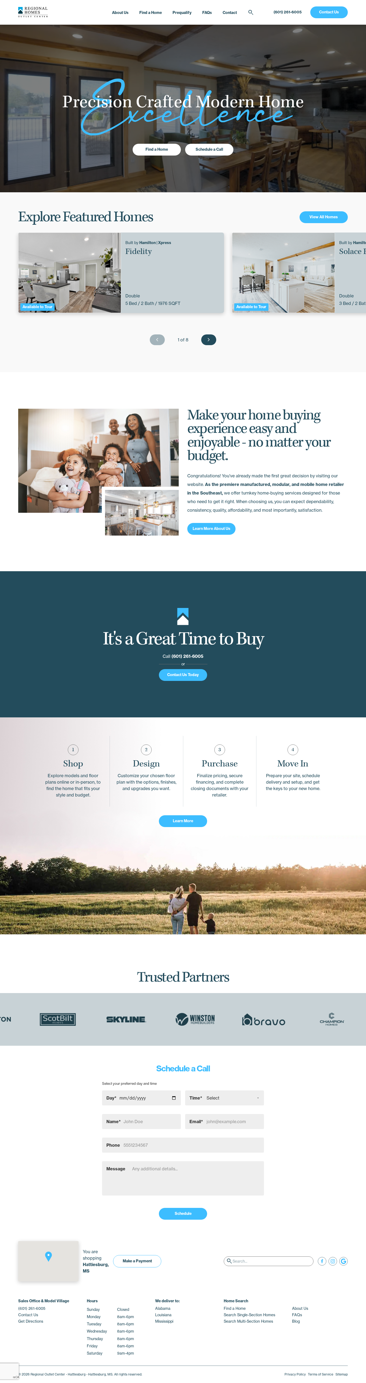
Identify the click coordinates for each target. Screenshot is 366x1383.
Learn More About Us (211, 528)
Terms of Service (320, 1374)
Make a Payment (137, 1261)
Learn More (183, 820)
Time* (195, 1098)
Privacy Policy (295, 1374)
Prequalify (182, 12)
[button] (48, 1256)
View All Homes (323, 217)
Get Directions (30, 1321)
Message (115, 1168)
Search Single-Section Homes (249, 1314)
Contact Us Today (183, 674)
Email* (196, 1121)
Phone (113, 1145)
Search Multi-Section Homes (248, 1321)
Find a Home (150, 12)
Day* (111, 1098)
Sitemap (341, 1374)
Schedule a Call (209, 149)
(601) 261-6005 (288, 12)
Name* (113, 1121)
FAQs (207, 12)
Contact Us (329, 12)
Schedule (183, 1213)
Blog (296, 1321)
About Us (120, 12)
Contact (230, 12)
